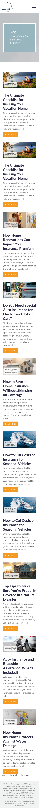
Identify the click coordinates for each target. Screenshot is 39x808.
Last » (27, 775)
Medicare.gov (14, 793)
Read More (10, 134)
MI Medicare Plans (15, 801)
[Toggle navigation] (34, 7)
